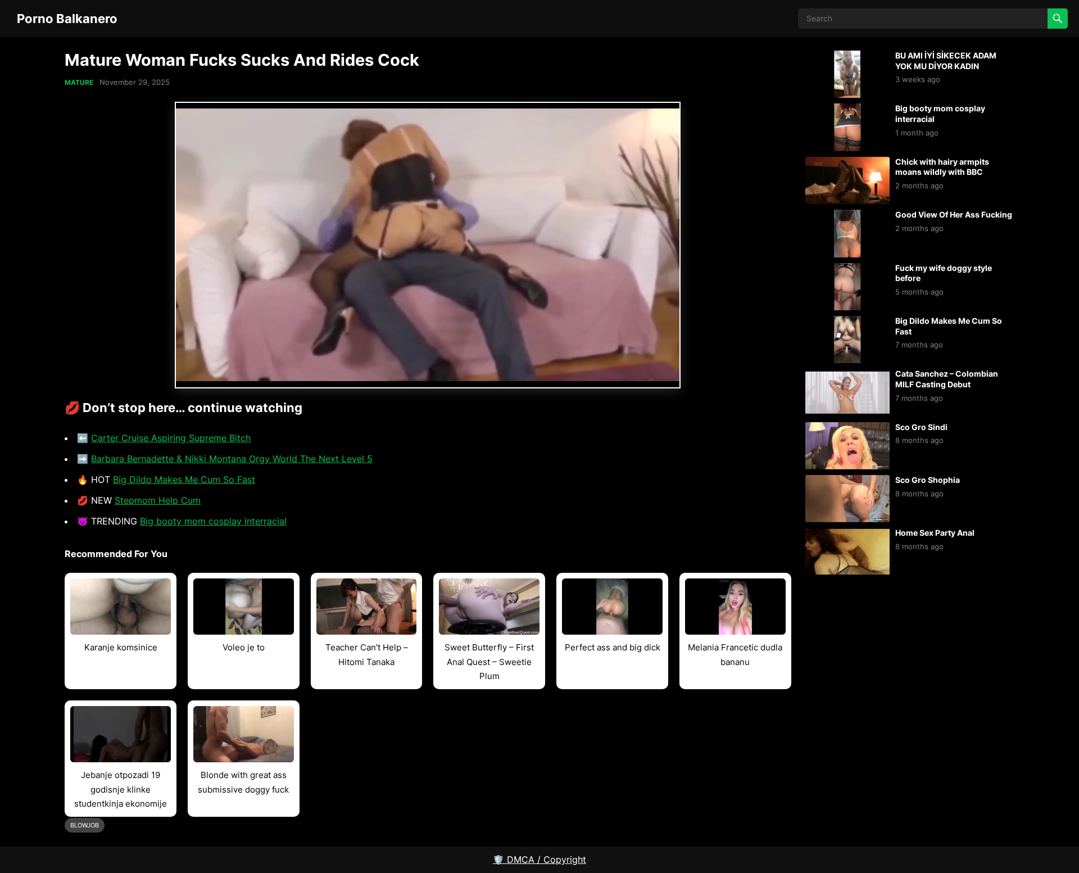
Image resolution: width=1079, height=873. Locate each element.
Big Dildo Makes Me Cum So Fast (184, 479)
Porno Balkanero (67, 18)
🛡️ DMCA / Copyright (539, 859)
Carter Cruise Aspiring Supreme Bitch (171, 438)
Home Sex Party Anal (934, 532)
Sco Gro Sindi (921, 427)
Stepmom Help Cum (158, 500)
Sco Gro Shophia (927, 480)
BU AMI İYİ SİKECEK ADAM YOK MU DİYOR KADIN (945, 61)
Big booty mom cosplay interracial (213, 521)
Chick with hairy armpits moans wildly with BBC (942, 167)
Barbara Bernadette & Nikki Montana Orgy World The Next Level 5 (232, 458)
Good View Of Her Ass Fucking (953, 214)
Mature (79, 82)
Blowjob (84, 825)
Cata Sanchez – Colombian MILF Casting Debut (946, 379)
